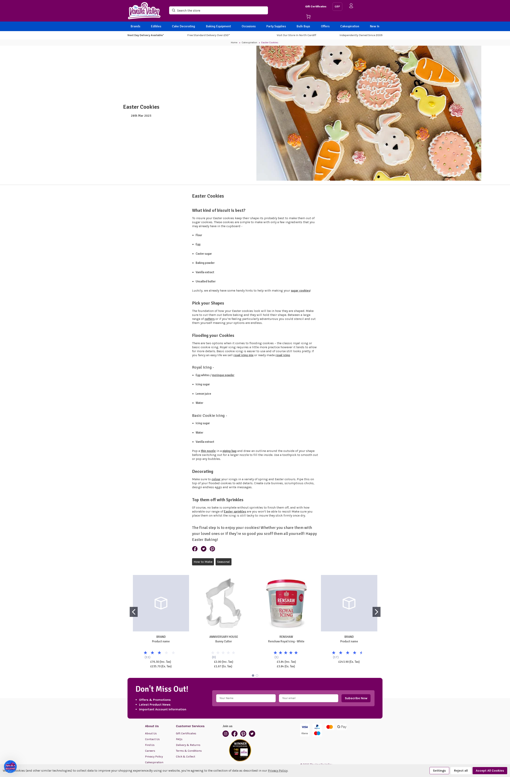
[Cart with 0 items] (317, 17)
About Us (151, 733)
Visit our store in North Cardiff (296, 35)
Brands (135, 26)
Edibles (156, 26)
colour (216, 479)
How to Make (203, 562)
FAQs (179, 739)
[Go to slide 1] (134, 612)
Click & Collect (185, 756)
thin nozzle (208, 451)
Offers (325, 26)
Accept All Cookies (490, 770)
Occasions (249, 26)
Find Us (150, 745)
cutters (210, 319)
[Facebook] (195, 549)
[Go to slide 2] (377, 612)
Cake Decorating (183, 26)
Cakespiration (349, 26)
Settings (439, 770)
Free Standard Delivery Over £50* (208, 35)
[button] (10, 766)
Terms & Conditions (189, 750)
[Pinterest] (212, 549)
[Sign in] (351, 6)
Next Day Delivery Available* (146, 35)
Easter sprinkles (235, 512)
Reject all (461, 770)
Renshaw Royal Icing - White (286, 641)
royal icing (283, 355)
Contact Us (152, 739)
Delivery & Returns (188, 745)
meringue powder (223, 375)
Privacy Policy (154, 756)
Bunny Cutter (223, 641)
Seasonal (223, 562)
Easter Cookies (141, 107)
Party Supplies (276, 26)
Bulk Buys (303, 26)
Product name (161, 641)
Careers (150, 750)
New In (374, 26)
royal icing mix (243, 355)
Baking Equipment (218, 26)
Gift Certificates (315, 6)
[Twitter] (203, 549)
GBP (337, 6)
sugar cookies (300, 291)
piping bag (229, 451)
